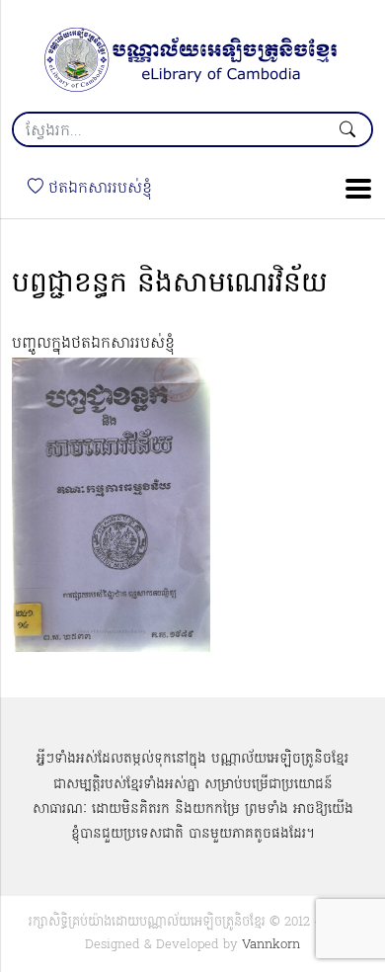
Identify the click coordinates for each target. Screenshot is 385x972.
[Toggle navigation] (352, 188)
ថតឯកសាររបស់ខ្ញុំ (97, 189)
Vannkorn (271, 944)
